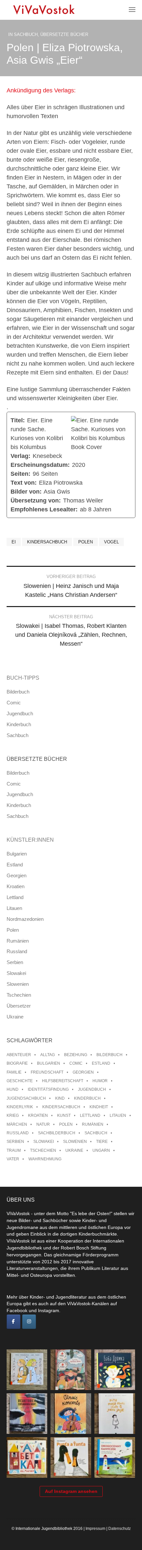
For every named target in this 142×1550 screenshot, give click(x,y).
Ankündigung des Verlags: (41, 90)
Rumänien (18, 941)
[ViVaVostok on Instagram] (29, 1321)
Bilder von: (26, 491)
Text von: (24, 482)
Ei (14, 541)
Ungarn (101, 1150)
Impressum (95, 1528)
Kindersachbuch (47, 541)
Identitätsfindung (48, 1089)
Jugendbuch (20, 713)
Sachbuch (26, 34)
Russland (17, 951)
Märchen (17, 1124)
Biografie (17, 1063)
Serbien (15, 962)
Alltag (47, 1054)
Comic (14, 702)
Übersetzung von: (36, 500)
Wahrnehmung (44, 1159)
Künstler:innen (30, 840)
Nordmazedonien (25, 919)
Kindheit (98, 1107)
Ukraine (15, 1016)
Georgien (16, 875)
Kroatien (15, 886)
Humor (100, 1081)
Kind (60, 1098)
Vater (13, 1159)
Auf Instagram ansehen (71, 1491)
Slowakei (16, 973)
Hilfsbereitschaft (62, 1081)
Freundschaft (47, 1072)
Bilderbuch (18, 691)
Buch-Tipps (23, 678)
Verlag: (20, 456)
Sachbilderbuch (56, 1133)
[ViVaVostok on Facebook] (13, 1321)
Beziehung (75, 1054)
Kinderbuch (19, 724)
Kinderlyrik (20, 1107)
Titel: (18, 420)
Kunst (64, 1115)
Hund (12, 1089)
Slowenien (18, 984)
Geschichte (20, 1081)
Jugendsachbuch (26, 1098)
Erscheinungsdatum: (40, 465)
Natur (43, 1124)
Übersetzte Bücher (64, 34)
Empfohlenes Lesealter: (44, 509)
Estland (15, 864)
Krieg (13, 1115)
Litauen (14, 908)
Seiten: (20, 473)
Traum (14, 1150)
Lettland (15, 897)
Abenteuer (19, 1054)
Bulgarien (17, 853)
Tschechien (19, 995)
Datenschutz (119, 1528)
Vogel (111, 541)
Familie (14, 1072)
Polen (85, 541)
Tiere (102, 1141)
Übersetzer (19, 1006)
